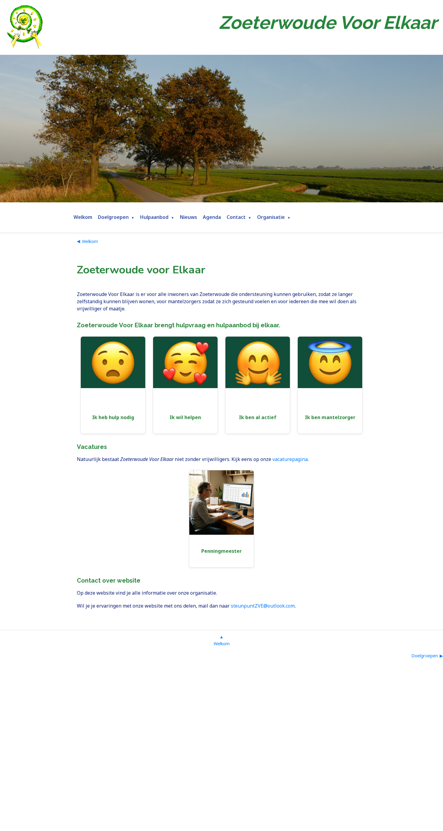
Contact (236, 217)
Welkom (83, 217)
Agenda (212, 217)
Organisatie (271, 217)
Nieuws (188, 217)
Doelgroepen (113, 217)
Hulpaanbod (154, 217)
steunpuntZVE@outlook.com (263, 605)
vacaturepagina (290, 459)
